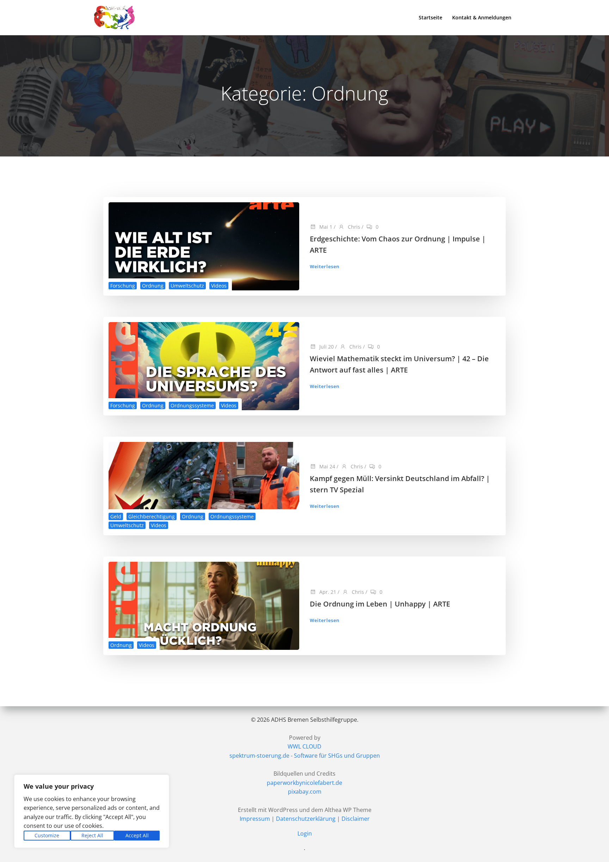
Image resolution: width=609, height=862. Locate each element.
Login (304, 833)
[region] (91, 811)
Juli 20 (326, 346)
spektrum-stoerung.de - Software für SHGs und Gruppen (304, 755)
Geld (115, 516)
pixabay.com (304, 791)
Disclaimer (356, 819)
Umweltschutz (187, 285)
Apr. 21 (327, 592)
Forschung (122, 285)
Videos (219, 285)
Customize (47, 835)
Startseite (430, 17)
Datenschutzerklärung (306, 819)
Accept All (137, 835)
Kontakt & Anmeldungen (481, 17)
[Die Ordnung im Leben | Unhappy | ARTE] (204, 605)
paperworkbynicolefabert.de (304, 783)
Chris (353, 226)
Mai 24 (326, 466)
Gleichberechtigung (151, 516)
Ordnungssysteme (192, 405)
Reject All (92, 835)
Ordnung (153, 285)
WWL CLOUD (304, 746)
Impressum (255, 819)
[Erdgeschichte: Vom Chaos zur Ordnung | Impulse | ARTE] (204, 246)
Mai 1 (325, 226)
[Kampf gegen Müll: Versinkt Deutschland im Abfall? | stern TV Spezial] (204, 485)
